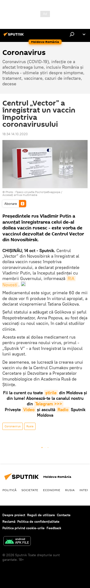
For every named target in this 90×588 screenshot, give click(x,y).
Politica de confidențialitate (38, 521)
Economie (51, 490)
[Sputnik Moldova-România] (14, 36)
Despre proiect (13, 515)
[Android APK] (17, 541)
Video (29, 409)
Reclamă (8, 521)
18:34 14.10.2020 (15, 134)
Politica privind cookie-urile (23, 528)
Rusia (29, 426)
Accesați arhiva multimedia (19, 195)
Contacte (64, 515)
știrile (51, 392)
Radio (63, 409)
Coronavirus (13, 426)
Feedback (54, 528)
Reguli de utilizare (41, 515)
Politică (9, 490)
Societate (29, 490)
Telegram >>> (48, 404)
